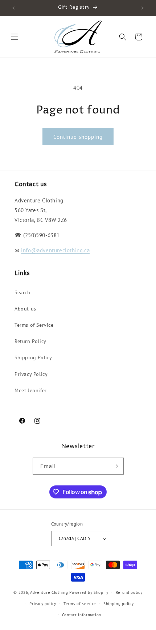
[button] (14, 37)
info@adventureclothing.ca (55, 250)
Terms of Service (34, 325)
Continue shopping (78, 136)
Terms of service (79, 603)
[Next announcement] (143, 8)
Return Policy (30, 341)
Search (22, 292)
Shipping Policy (33, 357)
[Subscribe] (115, 466)
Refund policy (129, 592)
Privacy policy (42, 603)
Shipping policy (118, 603)
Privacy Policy (31, 374)
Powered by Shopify (88, 592)
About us (25, 308)
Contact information (81, 614)
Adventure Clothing (49, 592)
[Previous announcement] (13, 8)
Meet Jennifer (31, 390)
